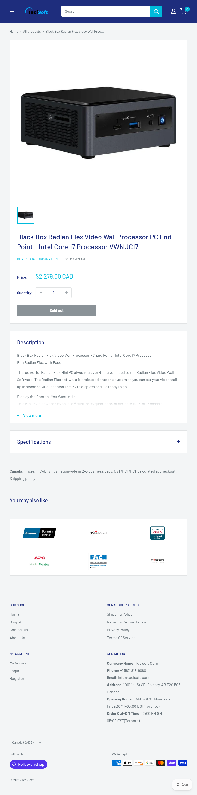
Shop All (16, 622)
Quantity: (25, 292)
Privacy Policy (118, 629)
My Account (19, 663)
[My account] (173, 11)
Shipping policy (22, 478)
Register (17, 678)
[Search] (156, 11)
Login (14, 670)
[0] (183, 11)
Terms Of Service (121, 637)
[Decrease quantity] (41, 293)
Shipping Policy (119, 614)
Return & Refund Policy (126, 622)
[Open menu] (12, 11)
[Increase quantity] (66, 293)
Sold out (57, 310)
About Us (17, 637)
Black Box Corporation (37, 259)
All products (32, 31)
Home (14, 31)
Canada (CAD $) (23, 742)
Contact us (19, 629)
